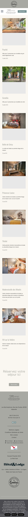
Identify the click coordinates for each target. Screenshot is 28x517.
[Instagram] (15, 422)
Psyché (4, 49)
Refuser (14, 514)
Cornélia (5, 97)
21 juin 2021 (4, 153)
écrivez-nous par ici (14, 417)
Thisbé (4, 241)
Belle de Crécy (7, 144)
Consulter (21, 514)
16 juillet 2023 (5, 105)
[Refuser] (26, 508)
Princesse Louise (8, 192)
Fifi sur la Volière (8, 339)
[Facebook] (13, 422)
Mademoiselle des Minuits (11, 289)
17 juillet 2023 (5, 58)
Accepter (7, 514)
